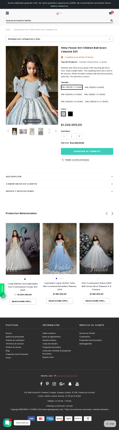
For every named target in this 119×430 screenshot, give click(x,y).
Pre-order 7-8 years (94, 95)
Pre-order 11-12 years (96, 102)
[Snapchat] (70, 383)
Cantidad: (65, 131)
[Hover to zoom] (32, 85)
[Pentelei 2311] (14, 131)
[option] (22, 263)
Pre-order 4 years (94, 87)
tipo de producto (69, 62)
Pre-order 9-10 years (72, 102)
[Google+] (62, 383)
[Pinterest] (47, 383)
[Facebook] (41, 383)
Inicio (8, 30)
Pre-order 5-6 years (71, 95)
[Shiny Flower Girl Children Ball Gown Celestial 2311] (49, 131)
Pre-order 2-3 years (71, 87)
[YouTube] (77, 383)
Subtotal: (65, 143)
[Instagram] (54, 383)
